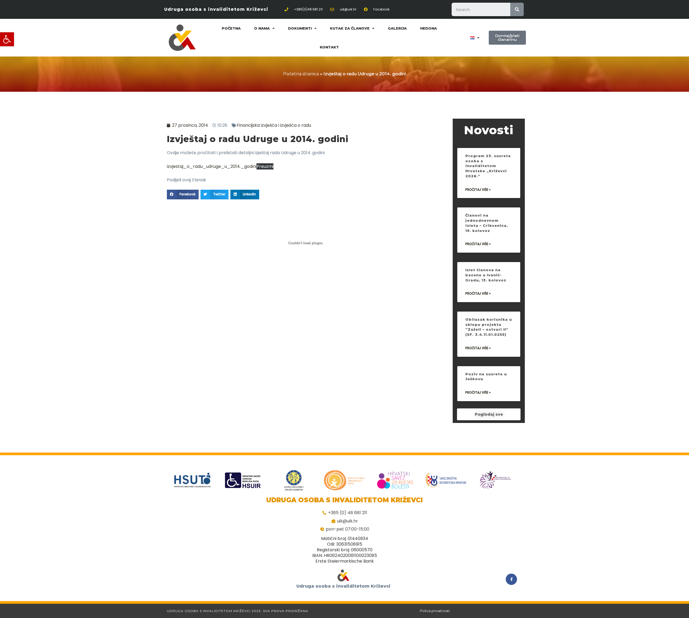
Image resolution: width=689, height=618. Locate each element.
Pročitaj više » (478, 189)
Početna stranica (301, 73)
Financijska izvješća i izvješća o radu (274, 125)
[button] (7, 39)
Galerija (397, 28)
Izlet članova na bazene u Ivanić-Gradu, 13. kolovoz (485, 275)
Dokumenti (300, 28)
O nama (262, 28)
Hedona (428, 28)
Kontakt (329, 47)
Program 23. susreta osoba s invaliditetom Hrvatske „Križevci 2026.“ (488, 166)
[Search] (517, 9)
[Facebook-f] (511, 579)
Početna (231, 28)
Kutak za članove (350, 28)
